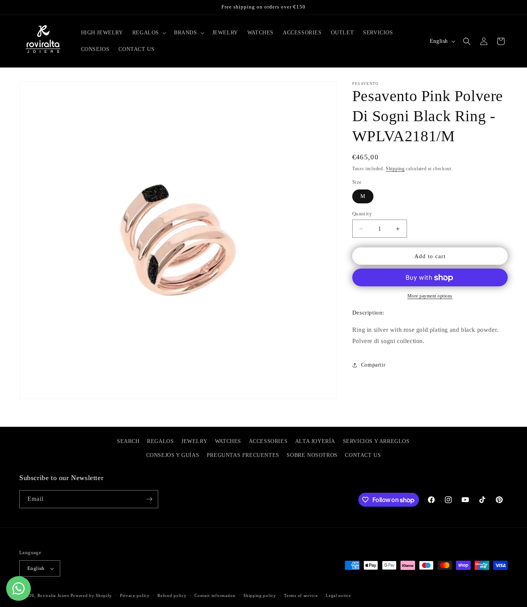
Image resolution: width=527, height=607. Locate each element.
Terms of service (301, 595)
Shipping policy (259, 595)
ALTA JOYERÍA (315, 441)
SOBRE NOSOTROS (312, 455)
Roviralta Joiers (53, 595)
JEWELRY (194, 441)
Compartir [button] (373, 365)
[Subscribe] (149, 499)
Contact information (214, 595)
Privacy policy (135, 595)
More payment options (430, 296)
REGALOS (160, 441)
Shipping (395, 168)
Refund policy (171, 595)
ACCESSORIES (268, 441)
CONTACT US (363, 455)
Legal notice (338, 595)
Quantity (362, 213)
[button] (148, 33)
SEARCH (128, 441)
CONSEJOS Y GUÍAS (172, 455)
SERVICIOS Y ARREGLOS (376, 441)
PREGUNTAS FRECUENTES (243, 455)
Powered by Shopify (91, 595)
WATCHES (228, 441)
